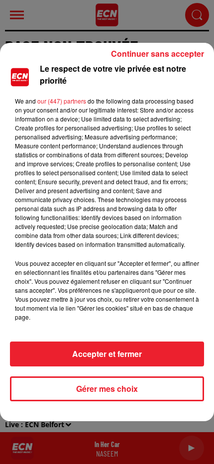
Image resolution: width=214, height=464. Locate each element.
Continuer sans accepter (157, 53)
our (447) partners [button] (61, 101)
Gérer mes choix (107, 388)
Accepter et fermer (107, 353)
